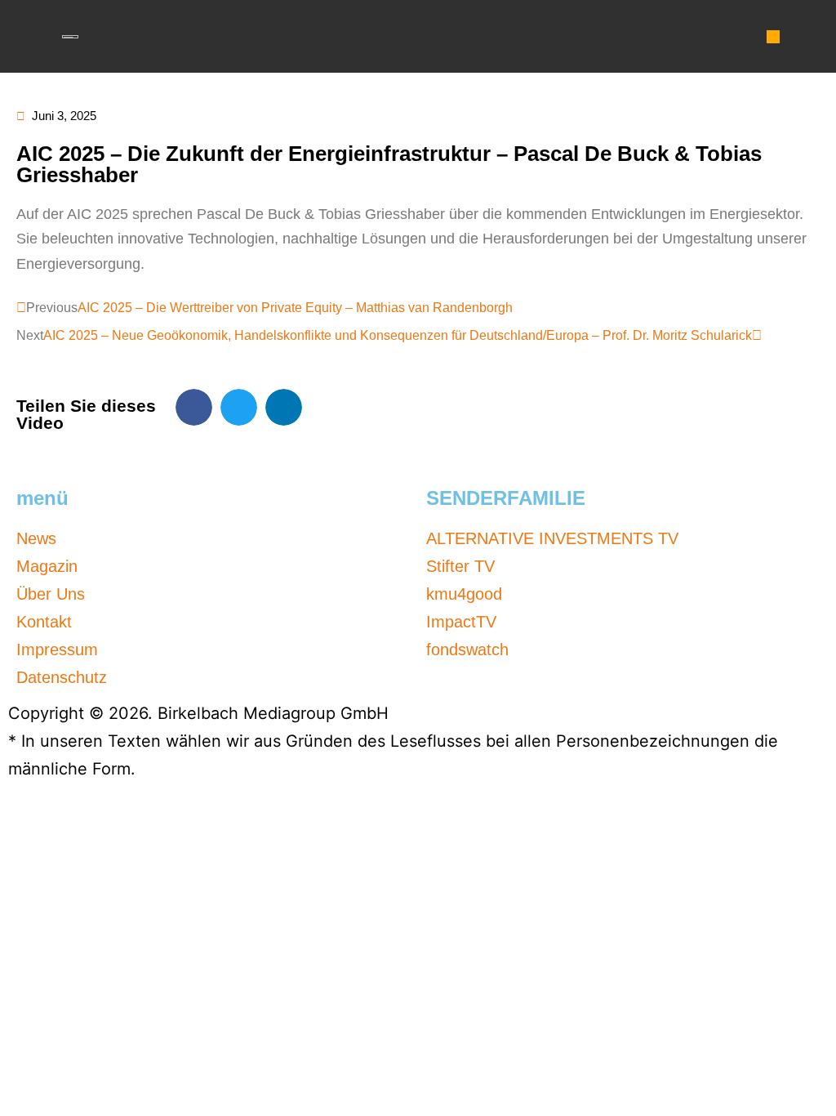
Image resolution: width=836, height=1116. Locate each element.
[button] (773, 36)
